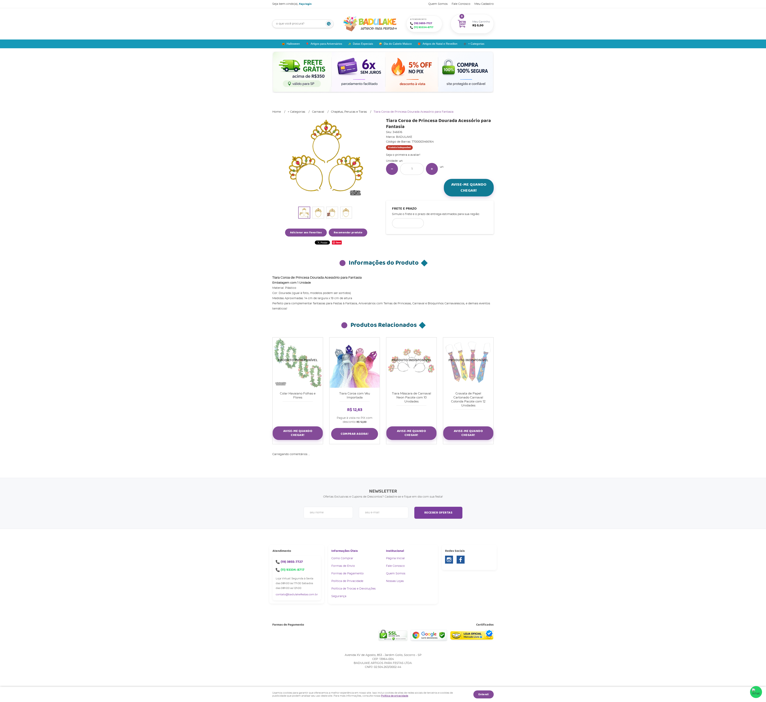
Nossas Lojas (395, 581)
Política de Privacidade (347, 581)
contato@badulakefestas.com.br (297, 594)
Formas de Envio (343, 566)
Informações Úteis (344, 550)
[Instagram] (449, 560)
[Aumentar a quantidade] (432, 169)
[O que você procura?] (328, 23)
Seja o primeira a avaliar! (403, 155)
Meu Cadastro (484, 4)
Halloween (293, 43)
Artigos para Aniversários (326, 43)
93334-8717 (423, 27)
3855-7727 (423, 23)
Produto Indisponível (298, 363)
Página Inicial (395, 558)
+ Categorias (476, 43)
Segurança (338, 596)
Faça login (305, 4)
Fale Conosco (461, 4)
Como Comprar (342, 558)
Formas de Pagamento (347, 573)
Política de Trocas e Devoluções (353, 588)
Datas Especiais (363, 43)
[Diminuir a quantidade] (392, 169)
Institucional (395, 550)
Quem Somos (438, 4)
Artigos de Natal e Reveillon (439, 43)
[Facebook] (461, 560)
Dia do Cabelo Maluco (398, 43)
